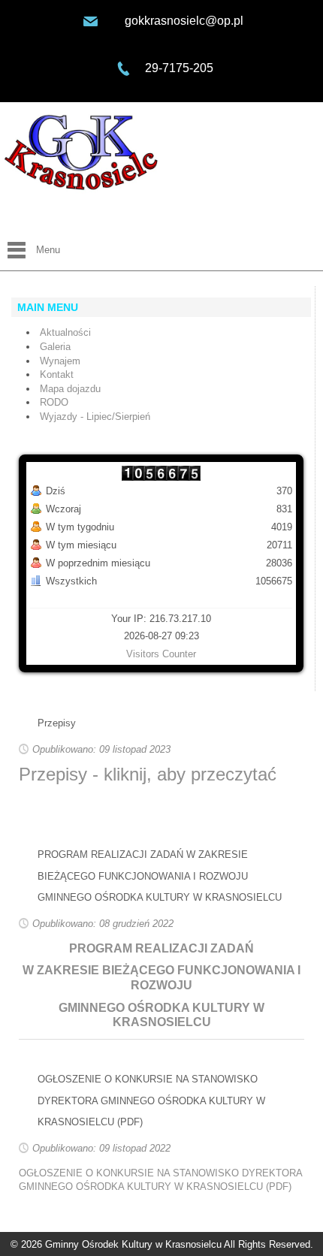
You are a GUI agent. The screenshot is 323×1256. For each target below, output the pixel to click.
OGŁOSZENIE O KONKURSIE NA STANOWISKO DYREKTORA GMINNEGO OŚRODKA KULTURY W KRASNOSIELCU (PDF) (151, 1100)
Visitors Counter (161, 654)
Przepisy (57, 723)
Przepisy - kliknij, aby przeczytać (147, 774)
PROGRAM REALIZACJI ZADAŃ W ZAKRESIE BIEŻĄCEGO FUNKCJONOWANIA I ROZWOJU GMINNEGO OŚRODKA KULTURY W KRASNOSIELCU (160, 876)
